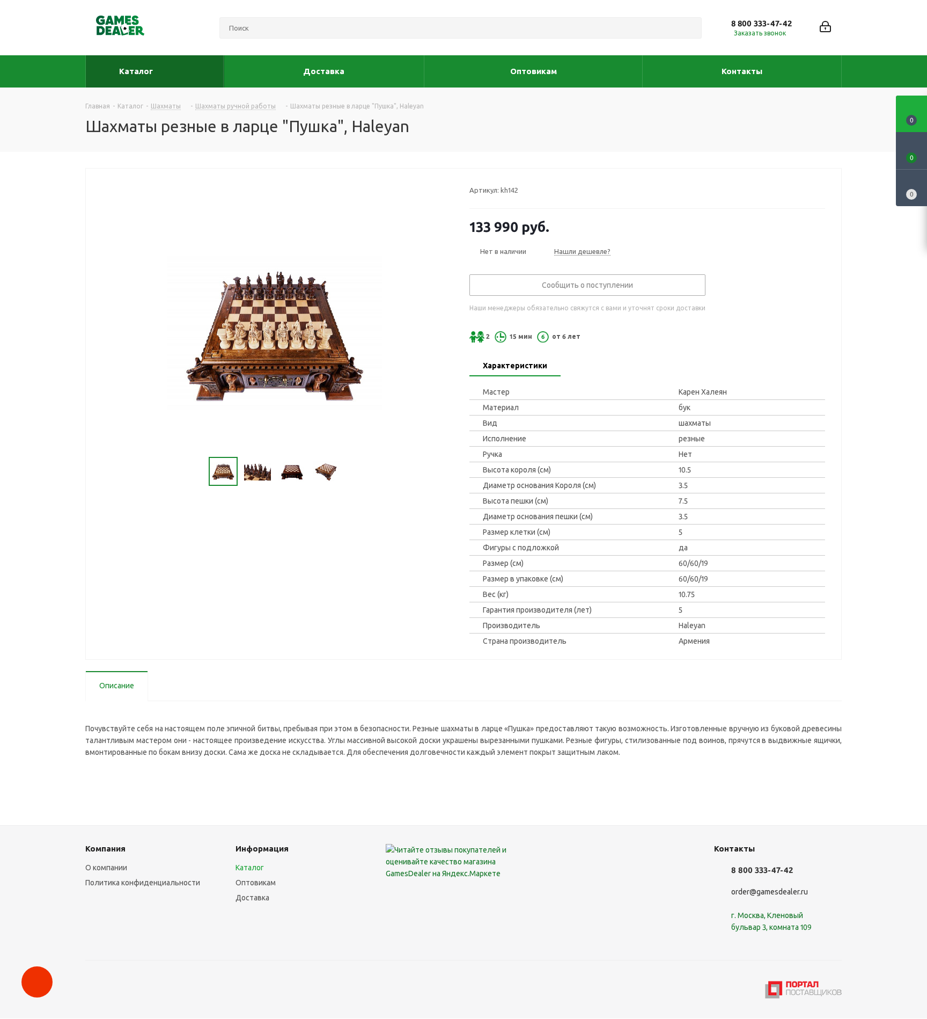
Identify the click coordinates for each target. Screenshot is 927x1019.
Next (352, 471)
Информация (262, 848)
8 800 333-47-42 (761, 23)
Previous (196, 471)
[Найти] (689, 28)
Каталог (250, 867)
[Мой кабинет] (825, 27)
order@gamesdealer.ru (769, 891)
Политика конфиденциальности (142, 882)
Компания (105, 848)
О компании (106, 867)
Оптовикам (256, 882)
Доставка (252, 897)
